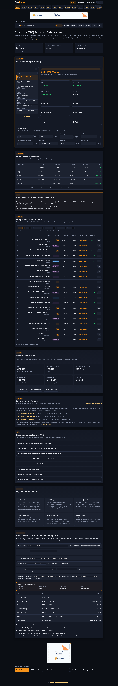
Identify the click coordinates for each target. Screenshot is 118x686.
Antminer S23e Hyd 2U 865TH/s (40, 250)
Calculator (59, 25)
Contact (52, 682)
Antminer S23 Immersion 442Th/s (39, 276)
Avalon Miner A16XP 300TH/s (40, 302)
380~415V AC (62, 228)
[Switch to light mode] (101, 2)
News (88, 2)
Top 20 (21, 228)
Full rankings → (27, 116)
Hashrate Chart (50, 670)
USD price (62, 140)
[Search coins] (98, 2)
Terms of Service (63, 682)
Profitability (80, 2)
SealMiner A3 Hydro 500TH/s (41, 328)
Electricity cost (64, 134)
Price (100, 25)
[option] (27, 77)
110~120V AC (38, 228)
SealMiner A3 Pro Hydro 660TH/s (39, 281)
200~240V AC (50, 228)
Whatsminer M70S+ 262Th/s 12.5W (39, 297)
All (28, 228)
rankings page (46, 424)
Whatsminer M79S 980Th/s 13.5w (39, 323)
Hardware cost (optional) (24, 140)
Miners (94, 25)
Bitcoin (72, 2)
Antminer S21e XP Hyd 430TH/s (40, 318)
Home (16, 21)
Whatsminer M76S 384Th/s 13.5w (39, 339)
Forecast (66, 25)
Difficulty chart (22, 389)
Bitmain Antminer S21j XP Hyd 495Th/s (37, 265)
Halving (88, 25)
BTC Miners (75, 670)
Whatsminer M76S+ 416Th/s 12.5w (39, 292)
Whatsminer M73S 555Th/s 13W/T (39, 313)
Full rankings (98, 222)
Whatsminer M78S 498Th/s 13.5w (39, 334)
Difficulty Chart (36, 670)
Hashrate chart (36, 389)
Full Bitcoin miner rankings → (93, 403)
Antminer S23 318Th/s (43, 260)
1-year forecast (63, 670)
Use (99, 240)
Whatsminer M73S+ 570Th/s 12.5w (39, 286)
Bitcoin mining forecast (43, 40)
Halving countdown (51, 389)
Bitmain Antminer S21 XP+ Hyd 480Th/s (37, 255)
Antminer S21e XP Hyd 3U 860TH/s (39, 307)
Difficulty (73, 25)
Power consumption (44, 134)
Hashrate (81, 25)
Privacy (57, 682)
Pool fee (83, 134)
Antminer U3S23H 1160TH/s (41, 239)
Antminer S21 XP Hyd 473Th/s (40, 271)
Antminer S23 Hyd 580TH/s (41, 245)
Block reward (84, 140)
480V (71, 228)
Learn (93, 2)
